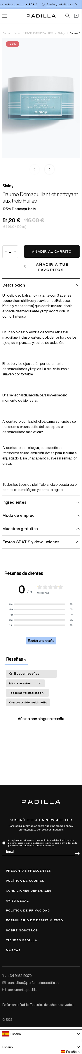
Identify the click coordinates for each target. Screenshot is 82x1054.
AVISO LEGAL (17, 900)
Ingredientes (14, 502)
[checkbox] (28, 702)
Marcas (13, 950)
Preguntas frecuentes (28, 870)
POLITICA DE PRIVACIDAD (28, 910)
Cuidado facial (11, 33)
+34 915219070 (20, 975)
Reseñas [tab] (16, 659)
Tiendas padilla (21, 940)
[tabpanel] (41, 718)
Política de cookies (25, 880)
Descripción (13, 285)
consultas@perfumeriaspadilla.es (33, 982)
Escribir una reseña (41, 640)
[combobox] (41, 1033)
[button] (48, 169)
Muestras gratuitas (20, 528)
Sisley (61, 33)
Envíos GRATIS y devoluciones (30, 542)
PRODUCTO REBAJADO (39, 33)
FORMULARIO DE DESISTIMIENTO (34, 920)
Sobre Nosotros (22, 930)
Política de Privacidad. (54, 840)
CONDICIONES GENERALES (28, 890)
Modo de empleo (18, 515)
